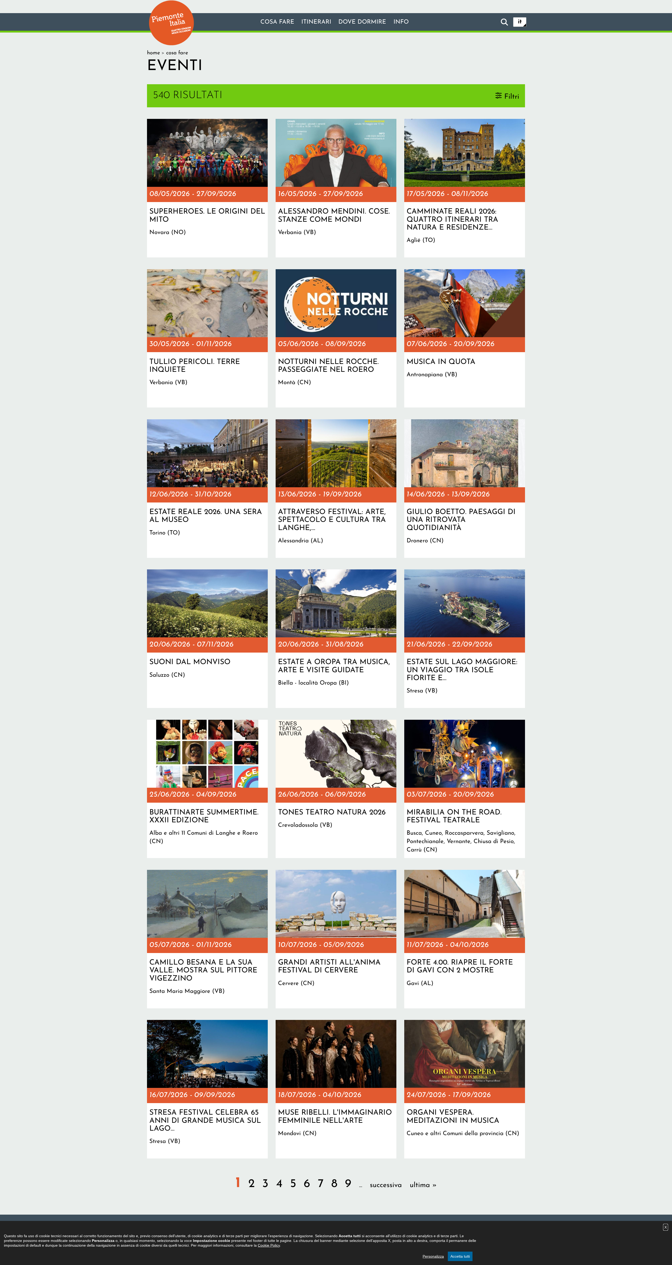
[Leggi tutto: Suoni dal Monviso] (207, 638)
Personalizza (433, 1256)
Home (153, 53)
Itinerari (316, 22)
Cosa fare (277, 22)
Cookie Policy (269, 1245)
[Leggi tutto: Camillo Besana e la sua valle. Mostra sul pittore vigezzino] (207, 939)
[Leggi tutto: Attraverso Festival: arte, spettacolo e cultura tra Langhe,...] (336, 488)
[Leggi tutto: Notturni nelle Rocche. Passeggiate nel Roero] (336, 338)
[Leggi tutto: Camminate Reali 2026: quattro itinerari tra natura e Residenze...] (464, 188)
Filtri (511, 96)
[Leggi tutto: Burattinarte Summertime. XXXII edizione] (207, 789)
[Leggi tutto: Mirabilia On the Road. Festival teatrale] (464, 789)
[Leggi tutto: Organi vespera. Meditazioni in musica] (464, 1089)
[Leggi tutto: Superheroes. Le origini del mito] (207, 188)
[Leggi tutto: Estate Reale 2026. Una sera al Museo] (207, 488)
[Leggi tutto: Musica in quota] (464, 338)
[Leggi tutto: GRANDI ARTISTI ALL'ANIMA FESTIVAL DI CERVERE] (336, 939)
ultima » (423, 1185)
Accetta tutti (460, 1256)
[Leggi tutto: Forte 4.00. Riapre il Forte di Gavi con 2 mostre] (464, 939)
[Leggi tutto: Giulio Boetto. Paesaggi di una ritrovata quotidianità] (464, 488)
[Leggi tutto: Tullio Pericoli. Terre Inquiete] (207, 338)
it (520, 22)
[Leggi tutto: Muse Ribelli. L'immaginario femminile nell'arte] (336, 1089)
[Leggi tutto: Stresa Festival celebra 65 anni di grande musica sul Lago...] (207, 1089)
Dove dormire (362, 22)
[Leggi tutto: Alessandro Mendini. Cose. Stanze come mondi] (336, 188)
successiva (386, 1185)
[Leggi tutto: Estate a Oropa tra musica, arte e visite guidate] (336, 638)
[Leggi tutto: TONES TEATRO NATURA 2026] (336, 789)
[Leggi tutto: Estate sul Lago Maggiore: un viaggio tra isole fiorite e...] (464, 638)
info (401, 22)
